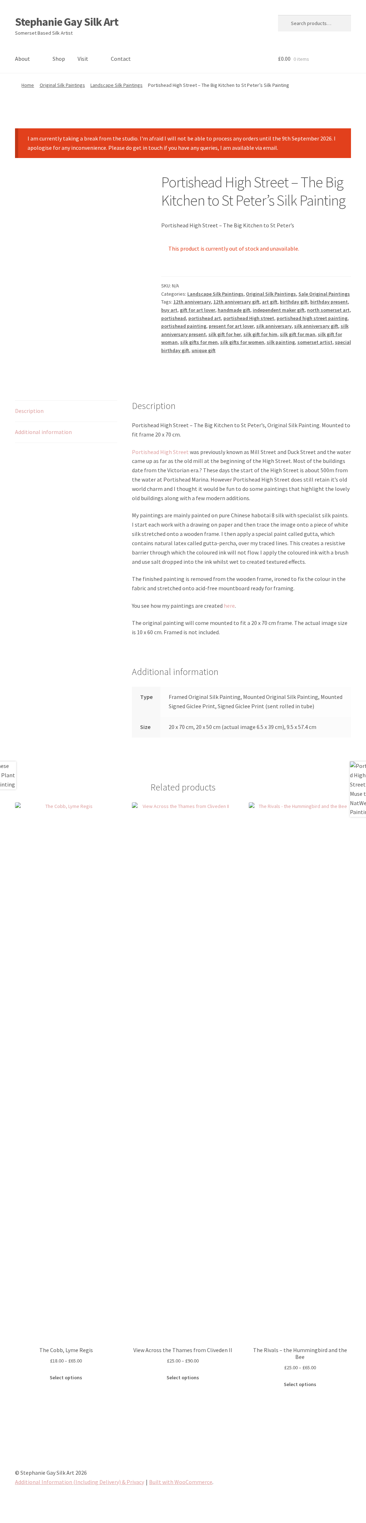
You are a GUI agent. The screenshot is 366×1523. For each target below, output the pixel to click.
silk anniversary (274, 326)
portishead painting (183, 326)
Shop (59, 58)
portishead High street (248, 318)
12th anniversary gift (236, 302)
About (22, 58)
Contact (121, 58)
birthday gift (294, 302)
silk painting (281, 342)
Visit (83, 58)
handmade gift (234, 310)
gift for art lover (197, 310)
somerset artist (314, 342)
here (229, 605)
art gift (269, 302)
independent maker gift (279, 310)
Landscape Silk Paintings (116, 85)
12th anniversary (192, 302)
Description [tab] (29, 410)
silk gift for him (260, 334)
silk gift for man (297, 334)
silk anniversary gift (316, 326)
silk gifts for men (199, 342)
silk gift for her (224, 334)
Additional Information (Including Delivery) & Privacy (79, 1481)
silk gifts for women (242, 342)
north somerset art (328, 310)
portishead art (204, 318)
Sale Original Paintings (324, 294)
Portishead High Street (160, 451)
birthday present (329, 302)
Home (27, 85)
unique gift (204, 350)
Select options (66, 1377)
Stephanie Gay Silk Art (66, 22)
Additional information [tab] (43, 431)
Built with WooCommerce (180, 1481)
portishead (173, 318)
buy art (169, 310)
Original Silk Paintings (62, 85)
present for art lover (231, 326)
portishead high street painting (312, 318)
